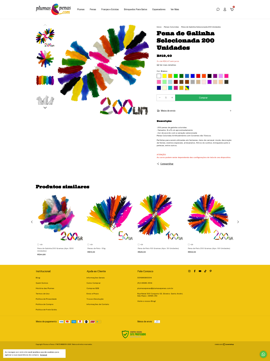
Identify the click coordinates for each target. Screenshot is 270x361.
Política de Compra (44, 304)
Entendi (43, 355)
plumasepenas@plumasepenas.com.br (155, 288)
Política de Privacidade (46, 299)
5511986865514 (144, 278)
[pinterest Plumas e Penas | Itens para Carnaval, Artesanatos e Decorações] (210, 271)
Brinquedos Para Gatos (135, 9)
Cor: (162, 71)
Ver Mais (175, 9)
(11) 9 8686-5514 (144, 283)
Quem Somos (42, 283)
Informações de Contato (98, 304)
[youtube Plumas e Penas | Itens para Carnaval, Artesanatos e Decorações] (200, 271)
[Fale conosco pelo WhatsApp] (263, 354)
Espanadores (158, 9)
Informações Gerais (96, 278)
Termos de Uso (43, 294)
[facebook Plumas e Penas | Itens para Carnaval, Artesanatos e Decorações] (194, 271)
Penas (93, 9)
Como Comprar (94, 283)
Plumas (81, 9)
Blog (38, 278)
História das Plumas (45, 288)
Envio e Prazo (93, 294)
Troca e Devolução (95, 299)
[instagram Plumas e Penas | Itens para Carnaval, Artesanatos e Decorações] (189, 271)
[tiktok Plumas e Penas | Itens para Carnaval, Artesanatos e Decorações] (205, 271)
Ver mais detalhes (167, 65)
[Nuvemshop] (224, 344)
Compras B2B (93, 288)
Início (159, 27)
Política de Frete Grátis (46, 310)
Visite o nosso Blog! (146, 301)
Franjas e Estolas (110, 9)
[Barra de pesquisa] (218, 10)
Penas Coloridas (171, 27)
